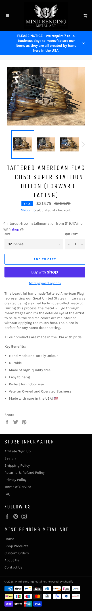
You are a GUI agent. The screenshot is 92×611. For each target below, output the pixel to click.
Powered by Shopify (60, 581)
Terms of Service (17, 487)
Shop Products (16, 546)
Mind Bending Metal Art (30, 581)
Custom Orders (16, 553)
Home (9, 539)
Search (10, 458)
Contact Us (13, 567)
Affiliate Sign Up (17, 451)
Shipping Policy (17, 465)
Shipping (27, 210)
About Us (11, 560)
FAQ (7, 494)
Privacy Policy (15, 479)
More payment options (45, 283)
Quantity (71, 234)
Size (7, 234)
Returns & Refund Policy (24, 472)
